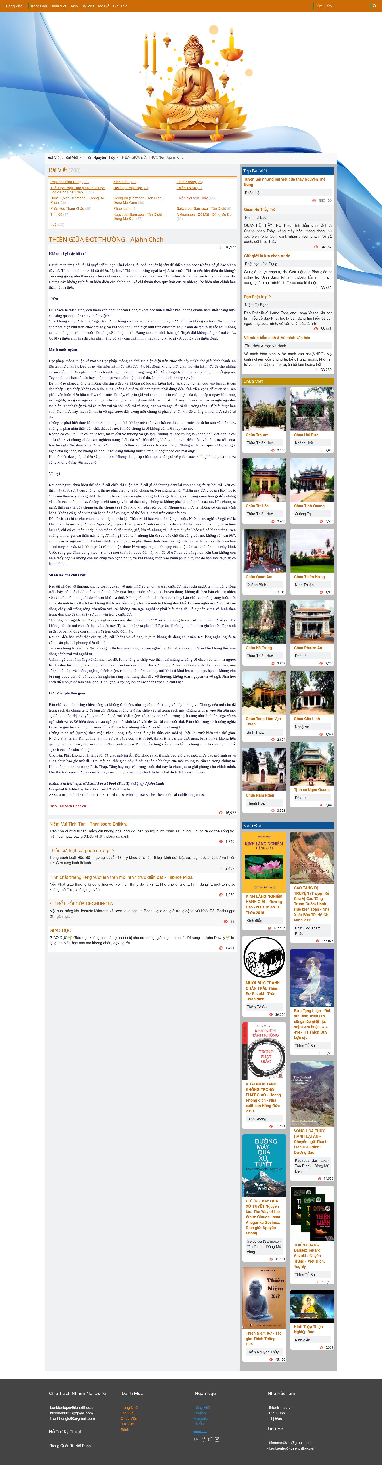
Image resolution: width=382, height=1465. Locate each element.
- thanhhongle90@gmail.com (71, 1418)
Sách (74, 5)
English (200, 1412)
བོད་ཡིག (199, 1424)
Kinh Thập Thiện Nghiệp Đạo (308, 1329)
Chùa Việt (58, 5)
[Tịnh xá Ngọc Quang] (312, 763)
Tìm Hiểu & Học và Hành (265, 345)
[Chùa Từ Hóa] (264, 479)
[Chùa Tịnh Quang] (312, 479)
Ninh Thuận (304, 584)
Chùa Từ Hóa (257, 505)
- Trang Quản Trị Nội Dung (69, 1445)
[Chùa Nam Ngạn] (264, 768)
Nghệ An (302, 726)
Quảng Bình (256, 584)
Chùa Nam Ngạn (260, 795)
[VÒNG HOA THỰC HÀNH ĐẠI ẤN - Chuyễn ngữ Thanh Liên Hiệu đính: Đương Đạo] (312, 1093)
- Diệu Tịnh (276, 1412)
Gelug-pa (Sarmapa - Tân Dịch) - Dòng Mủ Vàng (264, 1246)
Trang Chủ (38, 5)
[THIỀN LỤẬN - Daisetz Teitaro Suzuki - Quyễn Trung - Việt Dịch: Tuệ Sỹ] (312, 1213)
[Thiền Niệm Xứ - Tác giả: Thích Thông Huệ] (264, 1297)
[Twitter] (210, 1439)
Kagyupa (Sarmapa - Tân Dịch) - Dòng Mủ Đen (312, 1165)
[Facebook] (203, 1439)
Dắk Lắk (302, 655)
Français (201, 1418)
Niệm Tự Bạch (256, 217)
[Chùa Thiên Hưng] (312, 550)
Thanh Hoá (256, 803)
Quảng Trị (303, 513)
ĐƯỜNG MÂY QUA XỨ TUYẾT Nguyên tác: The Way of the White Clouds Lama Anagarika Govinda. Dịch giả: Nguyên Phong (263, 1217)
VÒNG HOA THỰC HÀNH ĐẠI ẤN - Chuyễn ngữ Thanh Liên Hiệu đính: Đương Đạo (310, 1141)
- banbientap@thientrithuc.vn (71, 1407)
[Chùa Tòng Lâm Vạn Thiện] (264, 692)
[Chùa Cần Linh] (312, 692)
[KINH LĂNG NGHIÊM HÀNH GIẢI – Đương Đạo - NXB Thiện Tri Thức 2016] (264, 861)
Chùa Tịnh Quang (309, 505)
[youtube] (197, 1439)
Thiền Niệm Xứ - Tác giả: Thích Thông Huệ (263, 1338)
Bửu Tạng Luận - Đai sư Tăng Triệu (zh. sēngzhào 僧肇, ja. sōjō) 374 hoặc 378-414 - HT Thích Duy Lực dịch (312, 1024)
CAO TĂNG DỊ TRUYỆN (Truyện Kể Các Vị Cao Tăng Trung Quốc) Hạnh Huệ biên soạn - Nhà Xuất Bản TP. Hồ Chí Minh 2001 (311, 904)
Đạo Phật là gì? (257, 296)
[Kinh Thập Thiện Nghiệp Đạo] (312, 1305)
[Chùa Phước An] (312, 621)
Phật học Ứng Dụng (261, 263)
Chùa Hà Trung (259, 647)
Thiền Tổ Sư (257, 1006)
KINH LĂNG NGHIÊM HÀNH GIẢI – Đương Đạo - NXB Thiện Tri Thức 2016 (264, 904)
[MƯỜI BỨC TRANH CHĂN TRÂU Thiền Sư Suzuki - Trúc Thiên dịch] (264, 956)
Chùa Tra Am (257, 434)
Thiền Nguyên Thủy (99, 157)
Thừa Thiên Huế (260, 442)
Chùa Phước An (308, 647)
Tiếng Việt (14, 6)
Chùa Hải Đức (306, 434)
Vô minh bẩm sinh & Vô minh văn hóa (277, 337)
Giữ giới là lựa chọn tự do (267, 255)
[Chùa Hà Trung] (264, 621)
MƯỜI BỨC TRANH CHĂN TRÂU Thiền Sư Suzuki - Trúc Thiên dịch (263, 990)
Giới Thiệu (121, 5)
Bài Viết (87, 5)
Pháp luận (253, 192)
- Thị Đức (274, 1418)
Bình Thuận (256, 732)
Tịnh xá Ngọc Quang (312, 789)
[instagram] (217, 1439)
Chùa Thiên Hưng (309, 576)
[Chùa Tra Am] (264, 408)
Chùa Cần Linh (307, 718)
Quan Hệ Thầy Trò (259, 209)
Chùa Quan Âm (259, 576)
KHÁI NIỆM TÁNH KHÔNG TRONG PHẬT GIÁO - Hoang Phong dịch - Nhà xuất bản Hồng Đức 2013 (263, 1097)
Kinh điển (254, 920)
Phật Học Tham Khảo (308, 930)
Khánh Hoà (304, 442)
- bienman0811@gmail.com (70, 1412)
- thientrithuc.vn (279, 1407)
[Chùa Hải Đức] (312, 408)
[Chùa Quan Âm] (264, 550)
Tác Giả (103, 5)
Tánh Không (256, 1119)
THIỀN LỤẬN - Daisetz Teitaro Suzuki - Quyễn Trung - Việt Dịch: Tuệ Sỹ (309, 1255)
